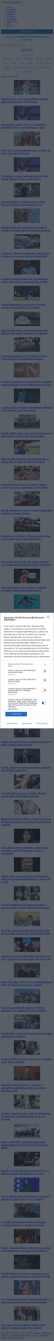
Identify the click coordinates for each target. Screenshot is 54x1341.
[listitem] (27, 665)
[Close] (48, 617)
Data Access (27, 723)
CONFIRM (16, 714)
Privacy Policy (42, 723)
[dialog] (27, 670)
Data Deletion (12, 723)
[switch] (44, 671)
